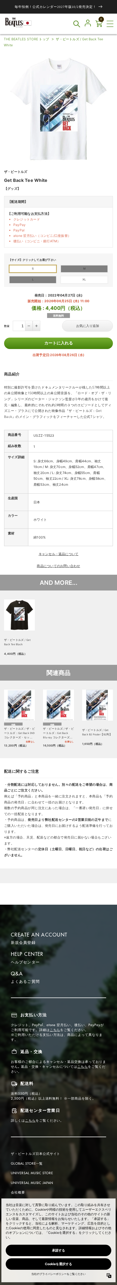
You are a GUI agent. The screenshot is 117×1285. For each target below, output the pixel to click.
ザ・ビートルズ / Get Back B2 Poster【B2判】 (97, 732)
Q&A (17, 974)
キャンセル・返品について (59, 554)
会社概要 (18, 1192)
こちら (55, 1030)
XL (84, 279)
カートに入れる (58, 343)
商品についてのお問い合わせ (58, 566)
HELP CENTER (27, 954)
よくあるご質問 (25, 981)
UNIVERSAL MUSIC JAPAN (32, 1183)
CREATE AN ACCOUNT (39, 935)
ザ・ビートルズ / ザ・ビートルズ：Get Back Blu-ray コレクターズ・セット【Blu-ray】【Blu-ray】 (58, 733)
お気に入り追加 (87, 326)
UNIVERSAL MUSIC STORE (32, 1173)
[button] (110, 24)
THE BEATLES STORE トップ (26, 39)
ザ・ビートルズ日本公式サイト (35, 1154)
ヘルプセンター (25, 962)
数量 (7, 326)
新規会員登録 (23, 942)
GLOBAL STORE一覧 (27, 1163)
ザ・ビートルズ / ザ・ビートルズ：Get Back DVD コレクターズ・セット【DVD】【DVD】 (19, 733)
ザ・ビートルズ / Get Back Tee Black (17, 642)
